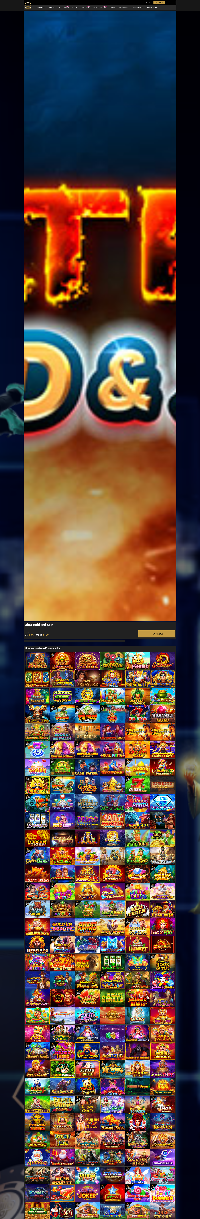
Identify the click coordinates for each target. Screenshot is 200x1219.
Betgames (123, 8)
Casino (75, 8)
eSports (86, 7)
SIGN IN (147, 2)
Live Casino (64, 7)
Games (112, 8)
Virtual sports (99, 7)
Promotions (152, 8)
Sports (52, 8)
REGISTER (159, 2)
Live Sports (40, 8)
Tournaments (138, 8)
